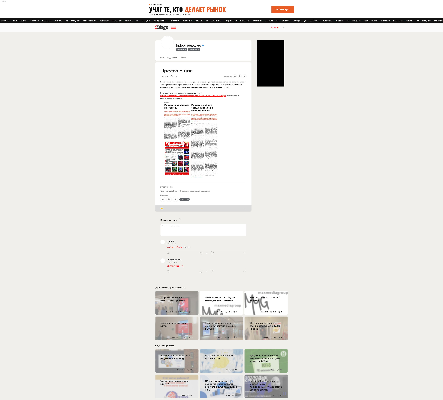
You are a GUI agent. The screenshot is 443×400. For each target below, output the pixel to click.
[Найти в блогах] (284, 27)
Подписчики (172, 57)
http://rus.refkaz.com (175, 265)
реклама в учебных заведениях (200, 191)
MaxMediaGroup (171, 191)
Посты (162, 57)
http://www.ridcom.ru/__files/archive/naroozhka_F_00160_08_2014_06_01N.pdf (193, 95)
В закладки (185, 199)
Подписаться (181, 49)
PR (171, 187)
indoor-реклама (184, 191)
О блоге (183, 57)
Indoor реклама (188, 45)
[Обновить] (180, 219)
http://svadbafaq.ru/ (174, 247)
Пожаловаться (194, 49)
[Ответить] (168, 252)
